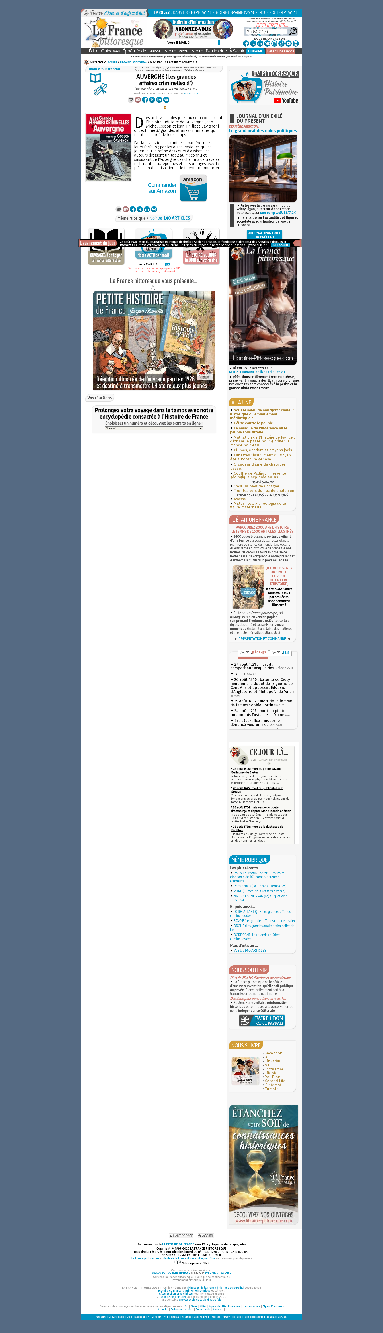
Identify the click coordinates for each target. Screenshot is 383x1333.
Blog (129, 1317)
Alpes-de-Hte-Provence (224, 1306)
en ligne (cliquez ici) (257, 372)
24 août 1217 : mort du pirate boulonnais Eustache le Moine (258, 712)
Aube (199, 1309)
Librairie (237, 1317)
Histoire (162, 51)
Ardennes (177, 1309)
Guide (110, 51)
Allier (203, 1306)
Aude (207, 1309)
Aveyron (218, 1309)
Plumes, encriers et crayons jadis (263, 450)
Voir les (250, 950)
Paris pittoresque (253, 1317)
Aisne (194, 1306)
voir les (170, 218)
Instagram (274, 1069)
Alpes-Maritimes (273, 1306)
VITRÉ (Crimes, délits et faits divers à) (259, 891)
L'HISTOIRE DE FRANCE (178, 1244)
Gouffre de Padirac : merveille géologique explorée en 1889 (258, 475)
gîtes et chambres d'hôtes (176, 1293)
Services (282, 1317)
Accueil (112, 62)
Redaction (191, 93)
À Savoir (236, 51)
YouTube (272, 1077)
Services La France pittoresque (173, 1277)
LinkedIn (272, 1061)
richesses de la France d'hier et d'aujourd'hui (215, 1287)
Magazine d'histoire (174, 1296)
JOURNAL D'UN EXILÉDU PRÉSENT (264, 235)
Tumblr (271, 1089)
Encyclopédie (117, 1317)
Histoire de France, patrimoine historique (184, 1290)
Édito (93, 51)
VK (267, 1065)
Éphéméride (134, 51)
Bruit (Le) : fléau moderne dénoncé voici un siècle (255, 722)
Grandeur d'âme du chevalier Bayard (257, 466)
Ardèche (163, 1309)
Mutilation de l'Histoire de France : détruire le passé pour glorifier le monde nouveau (262, 441)
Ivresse (240, 499)
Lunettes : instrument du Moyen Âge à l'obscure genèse (260, 457)
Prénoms (271, 1317)
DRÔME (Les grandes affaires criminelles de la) (262, 927)
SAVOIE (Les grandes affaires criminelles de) (264, 920)
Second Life (275, 1081)
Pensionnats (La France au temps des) (260, 885)
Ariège (189, 1309)
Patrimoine (216, 51)
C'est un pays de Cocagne (256, 486)
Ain (186, 1306)
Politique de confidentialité (212, 1277)
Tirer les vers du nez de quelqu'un (264, 490)
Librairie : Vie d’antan (133, 62)
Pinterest (273, 1085)
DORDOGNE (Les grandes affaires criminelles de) (255, 936)
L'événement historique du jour (191, 1280)
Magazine (101, 1317)
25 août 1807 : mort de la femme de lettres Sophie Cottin (261, 703)
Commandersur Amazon (162, 188)
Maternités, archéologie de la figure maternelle (258, 505)
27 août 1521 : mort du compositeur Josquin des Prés (257, 666)
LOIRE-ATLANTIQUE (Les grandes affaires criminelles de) (260, 913)
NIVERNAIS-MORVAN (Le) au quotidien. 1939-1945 (259, 898)
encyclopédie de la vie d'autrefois (200, 1299)
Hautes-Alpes (251, 1306)
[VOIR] (206, 12)
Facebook (273, 1053)
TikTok (270, 1073)
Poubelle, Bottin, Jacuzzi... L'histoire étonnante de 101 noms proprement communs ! (257, 877)
